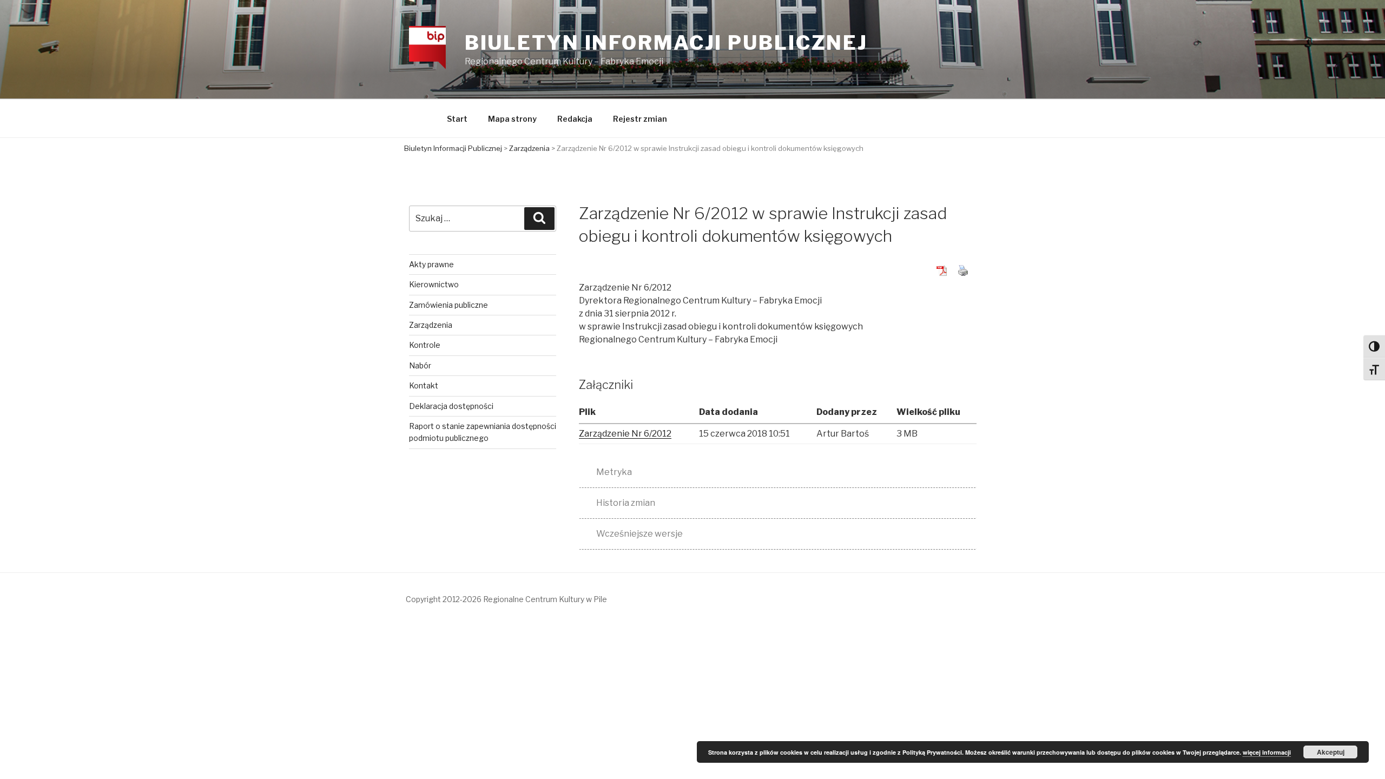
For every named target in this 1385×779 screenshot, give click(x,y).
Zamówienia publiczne (448, 304)
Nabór (420, 365)
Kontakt (423, 385)
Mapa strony (512, 118)
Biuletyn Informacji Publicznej (666, 43)
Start (457, 118)
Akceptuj (1330, 752)
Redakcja (574, 118)
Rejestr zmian (640, 118)
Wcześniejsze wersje (639, 534)
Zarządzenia (430, 324)
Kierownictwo (434, 284)
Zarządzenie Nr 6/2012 (625, 433)
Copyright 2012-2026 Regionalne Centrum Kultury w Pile (506, 599)
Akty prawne (431, 264)
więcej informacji (1267, 752)
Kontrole (424, 344)
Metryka (614, 472)
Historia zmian (625, 503)
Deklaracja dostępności (451, 406)
